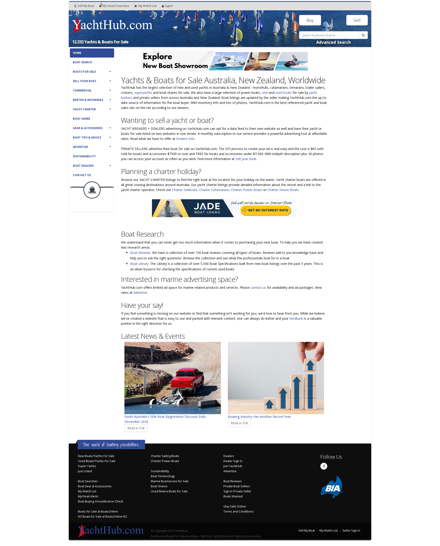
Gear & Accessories (87, 128)
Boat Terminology (163, 476)
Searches (115, 6)
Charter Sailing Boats (165, 456)
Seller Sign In (351, 530)
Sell (357, 20)
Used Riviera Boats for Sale (169, 491)
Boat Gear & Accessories (95, 486)
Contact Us (82, 175)
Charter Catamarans (214, 190)
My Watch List (87, 491)
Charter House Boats (283, 190)
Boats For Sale (84, 72)
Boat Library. (139, 263)
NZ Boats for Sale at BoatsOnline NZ (102, 516)
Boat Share (81, 119)
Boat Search (82, 62)
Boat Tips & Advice (87, 137)
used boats (283, 92)
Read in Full (135, 428)
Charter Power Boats (246, 190)
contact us (258, 287)
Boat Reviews (232, 481)
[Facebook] (323, 466)
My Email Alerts (88, 496)
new (265, 92)
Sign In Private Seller (237, 491)
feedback (296, 318)
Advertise (80, 147)
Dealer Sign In (232, 461)
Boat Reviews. (140, 252)
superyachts (143, 92)
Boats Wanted (233, 496)
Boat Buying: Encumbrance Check (100, 501)
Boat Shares (159, 486)
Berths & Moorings (88, 100)
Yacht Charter (84, 109)
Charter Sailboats (184, 190)
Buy (310, 20)
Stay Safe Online (234, 506)
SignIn (169, 6)
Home (77, 53)
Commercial (82, 90)
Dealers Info (185, 138)
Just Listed (85, 471)
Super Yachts (87, 466)
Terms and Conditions (238, 511)
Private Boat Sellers (236, 486)
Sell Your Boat (84, 81)
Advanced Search (333, 42)
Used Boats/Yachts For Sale (97, 461)
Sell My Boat (85, 6)
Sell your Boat (246, 159)
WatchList (147, 6)
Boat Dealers (83, 166)
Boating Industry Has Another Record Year (259, 416)
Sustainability (84, 156)
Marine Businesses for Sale (170, 481)
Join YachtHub (232, 466)
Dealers (228, 456)
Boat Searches (88, 481)
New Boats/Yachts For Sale (96, 456)
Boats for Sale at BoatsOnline (98, 511)
